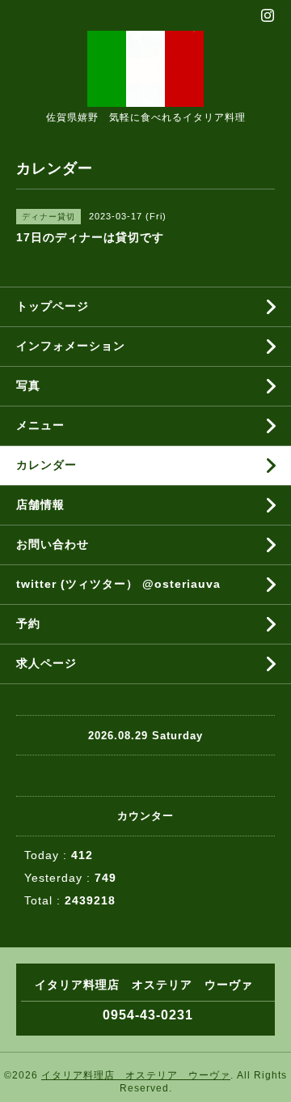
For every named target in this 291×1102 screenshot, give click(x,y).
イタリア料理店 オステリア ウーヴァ (135, 1075)
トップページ (52, 306)
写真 (28, 385)
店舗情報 (40, 504)
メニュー (40, 425)
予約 (28, 623)
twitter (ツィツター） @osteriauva (118, 583)
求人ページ (46, 663)
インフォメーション (70, 345)
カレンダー (46, 464)
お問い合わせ (52, 544)
